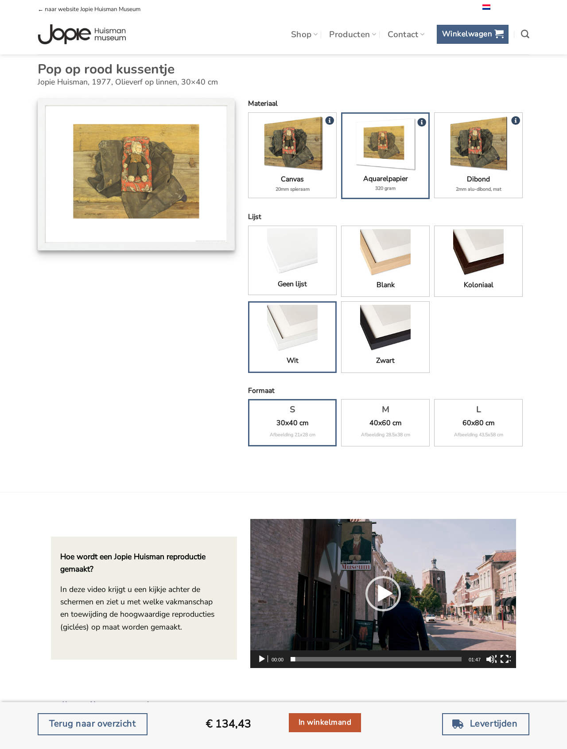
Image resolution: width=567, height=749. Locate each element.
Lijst (254, 217)
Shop (301, 34)
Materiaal (263, 103)
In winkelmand (325, 722)
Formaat (261, 391)
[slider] (376, 659)
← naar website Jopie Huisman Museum (89, 9)
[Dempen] (491, 659)
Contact (403, 34)
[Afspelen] (262, 659)
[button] (472, 34)
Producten (349, 34)
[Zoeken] (525, 34)
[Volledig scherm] (505, 659)
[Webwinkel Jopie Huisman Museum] (82, 34)
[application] (383, 593)
